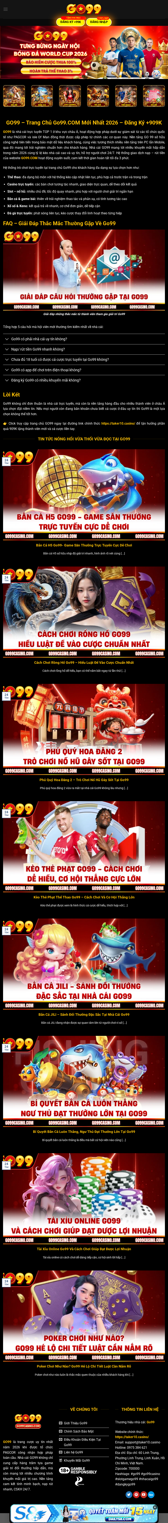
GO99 (7, 132)
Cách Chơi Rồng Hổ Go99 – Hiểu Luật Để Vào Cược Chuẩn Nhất (84, 663)
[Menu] (5, 9)
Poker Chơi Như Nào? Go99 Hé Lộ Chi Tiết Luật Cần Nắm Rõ (84, 1366)
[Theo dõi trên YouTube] (143, 1494)
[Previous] (8, 52)
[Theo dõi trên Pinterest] (136, 1494)
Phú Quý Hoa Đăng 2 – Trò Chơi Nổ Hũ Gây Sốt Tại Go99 (84, 780)
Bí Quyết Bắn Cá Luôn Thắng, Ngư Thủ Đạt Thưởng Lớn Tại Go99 (84, 1132)
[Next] (159, 52)
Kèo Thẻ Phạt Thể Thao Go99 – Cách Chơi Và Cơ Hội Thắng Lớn (84, 897)
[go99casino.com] (84, 9)
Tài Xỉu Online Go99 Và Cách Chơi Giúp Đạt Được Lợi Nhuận (84, 1249)
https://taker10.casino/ (118, 423)
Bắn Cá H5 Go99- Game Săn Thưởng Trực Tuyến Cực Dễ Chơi (84, 545)
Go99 (150, 1422)
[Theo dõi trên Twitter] (129, 1494)
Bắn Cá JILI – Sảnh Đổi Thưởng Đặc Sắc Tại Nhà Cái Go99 (84, 1015)
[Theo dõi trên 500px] (151, 1494)
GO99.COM (29, 158)
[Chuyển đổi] (7, 339)
